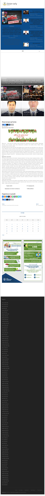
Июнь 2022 (4, 396)
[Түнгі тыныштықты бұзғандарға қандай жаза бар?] (26, 12)
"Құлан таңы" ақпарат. (34, 38)
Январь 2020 (4, 450)
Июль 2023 (4, 372)
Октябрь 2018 (4, 479)
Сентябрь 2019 (4, 458)
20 (22, 228)
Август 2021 (4, 415)
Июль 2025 (4, 327)
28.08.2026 (33, 15)
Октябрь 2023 (4, 366)
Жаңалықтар (4, 78)
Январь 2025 (4, 338)
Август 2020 (4, 437)
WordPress (16, 492)
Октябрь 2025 (4, 321)
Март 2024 (4, 357)
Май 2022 (3, 398)
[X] (9, 197)
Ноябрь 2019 (4, 454)
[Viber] (15, 197)
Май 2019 (3, 465)
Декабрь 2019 (4, 452)
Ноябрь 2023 (4, 364)
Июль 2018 (4, 484)
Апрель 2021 (4, 422)
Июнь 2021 (4, 419)
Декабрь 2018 (4, 475)
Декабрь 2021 (4, 407)
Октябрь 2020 (4, 434)
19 (17, 228)
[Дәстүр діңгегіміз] (26, 45)
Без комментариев (12, 37)
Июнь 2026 (4, 306)
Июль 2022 (4, 394)
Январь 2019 (4, 473)
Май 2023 (3, 375)
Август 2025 (4, 325)
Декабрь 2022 (4, 385)
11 (12, 226)
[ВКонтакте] (3, 197)
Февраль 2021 (4, 426)
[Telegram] (21, 197)
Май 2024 (3, 353)
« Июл (3, 234)
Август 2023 (4, 370)
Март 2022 (4, 402)
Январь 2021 (4, 428)
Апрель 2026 (4, 310)
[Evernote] (13, 197)
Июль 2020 (4, 439)
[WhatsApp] (17, 197)
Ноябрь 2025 (4, 319)
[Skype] (19, 197)
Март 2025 (4, 334)
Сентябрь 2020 (4, 435)
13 (22, 226)
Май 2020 (3, 443)
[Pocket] (11, 197)
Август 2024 (4, 347)
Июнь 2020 (4, 441)
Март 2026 (4, 312)
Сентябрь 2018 (4, 480)
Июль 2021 (4, 417)
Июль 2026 (4, 304)
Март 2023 (4, 379)
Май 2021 (3, 420)
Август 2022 (4, 392)
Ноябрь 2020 (4, 432)
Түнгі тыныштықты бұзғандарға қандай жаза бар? (36, 11)
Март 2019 (4, 469)
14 (27, 226)
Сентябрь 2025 (4, 323)
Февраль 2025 (4, 336)
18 (12, 228)
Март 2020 (4, 447)
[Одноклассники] (5, 197)
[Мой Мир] (7, 197)
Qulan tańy (12, 3)
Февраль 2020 (4, 449)
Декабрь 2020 (4, 430)
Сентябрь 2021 (4, 413)
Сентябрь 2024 (4, 345)
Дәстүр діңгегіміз (36, 43)
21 (27, 228)
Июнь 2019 (4, 464)
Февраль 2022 (4, 404)
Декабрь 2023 (4, 362)
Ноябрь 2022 (4, 387)
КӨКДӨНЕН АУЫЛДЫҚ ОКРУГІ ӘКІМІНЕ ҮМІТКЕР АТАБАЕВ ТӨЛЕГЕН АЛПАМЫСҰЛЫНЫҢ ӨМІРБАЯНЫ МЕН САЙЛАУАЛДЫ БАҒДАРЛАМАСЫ (36, 34)
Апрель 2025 (4, 332)
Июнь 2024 (4, 351)
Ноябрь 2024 (4, 342)
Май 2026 (3, 308)
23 (38, 228)
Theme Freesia (13, 492)
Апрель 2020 (4, 445)
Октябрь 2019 (4, 456)
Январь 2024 (4, 360)
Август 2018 (4, 482)
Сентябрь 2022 (4, 390)
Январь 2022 (4, 405)
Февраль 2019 (4, 471)
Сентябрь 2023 (4, 368)
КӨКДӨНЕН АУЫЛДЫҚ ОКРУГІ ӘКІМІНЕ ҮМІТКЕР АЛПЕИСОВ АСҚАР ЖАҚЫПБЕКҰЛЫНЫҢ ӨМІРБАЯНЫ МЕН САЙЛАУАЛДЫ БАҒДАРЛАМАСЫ (36, 22)
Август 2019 (4, 460)
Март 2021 (4, 424)
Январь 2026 (4, 315)
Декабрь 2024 (4, 340)
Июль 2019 (4, 462)
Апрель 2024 (4, 355)
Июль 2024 (4, 349)
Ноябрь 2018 (4, 477)
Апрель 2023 (4, 377)
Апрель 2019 (4, 467)
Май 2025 (3, 330)
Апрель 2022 (4, 400)
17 (6, 228)
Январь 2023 (4, 383)
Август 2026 (4, 302)
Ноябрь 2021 (4, 409)
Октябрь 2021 (4, 411)
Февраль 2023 (4, 381)
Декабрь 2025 (4, 317)
